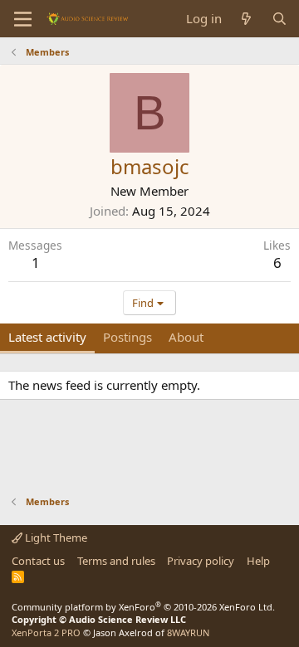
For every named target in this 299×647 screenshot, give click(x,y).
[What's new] (246, 18)
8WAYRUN (188, 632)
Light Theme (54, 537)
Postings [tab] (127, 336)
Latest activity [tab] (47, 336)
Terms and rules (116, 560)
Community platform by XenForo (143, 607)
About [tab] (186, 336)
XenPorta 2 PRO (46, 632)
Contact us (38, 560)
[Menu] (22, 19)
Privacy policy (200, 560)
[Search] (279, 18)
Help (258, 560)
